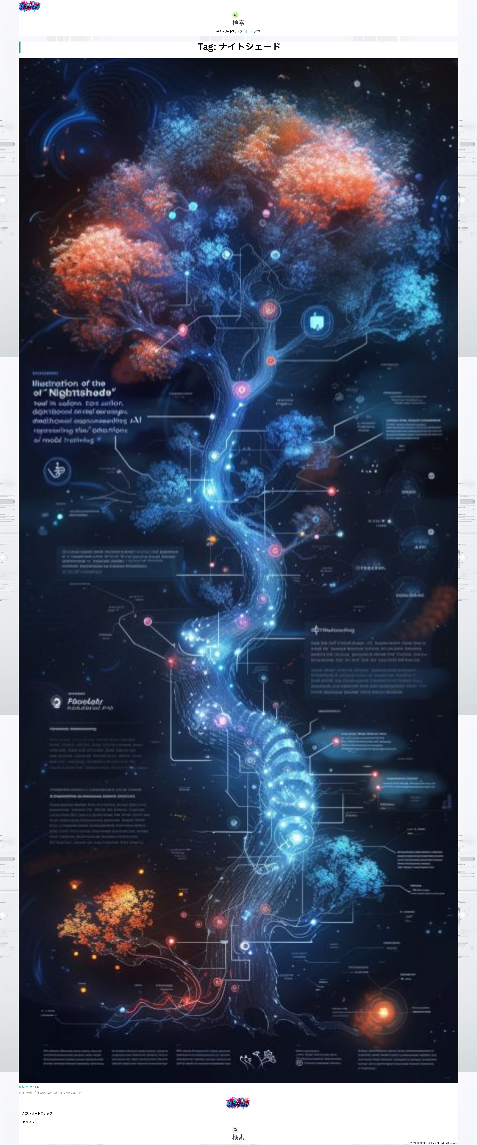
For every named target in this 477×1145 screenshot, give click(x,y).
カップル (256, 32)
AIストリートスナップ (229, 32)
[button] (238, 19)
